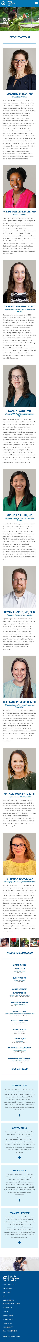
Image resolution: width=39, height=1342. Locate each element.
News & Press (7, 1308)
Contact (6, 1311)
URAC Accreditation (10, 1331)
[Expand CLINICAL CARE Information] (19, 1115)
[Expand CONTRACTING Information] (19, 1157)
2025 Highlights (8, 1300)
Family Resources (9, 1284)
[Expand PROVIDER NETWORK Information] (19, 1242)
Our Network (7, 1288)
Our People (7, 1292)
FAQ (4, 1296)
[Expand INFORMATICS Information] (19, 1200)
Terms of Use (7, 1323)
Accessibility (8, 1327)
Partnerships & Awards (11, 1304)
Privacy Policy (8, 1319)
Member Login (8, 1315)
